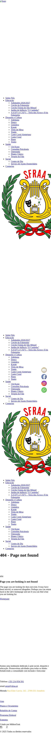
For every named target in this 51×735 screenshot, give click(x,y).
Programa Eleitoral (8, 715)
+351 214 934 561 (16, 681)
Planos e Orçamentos (9, 706)
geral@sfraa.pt (11, 686)
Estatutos (4, 720)
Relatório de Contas (8, 710)
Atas (2, 701)
